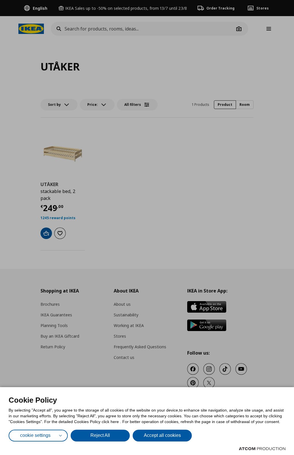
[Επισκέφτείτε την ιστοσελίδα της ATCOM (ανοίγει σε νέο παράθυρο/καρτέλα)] (262, 449)
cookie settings (35, 435)
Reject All (100, 435)
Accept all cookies (162, 435)
